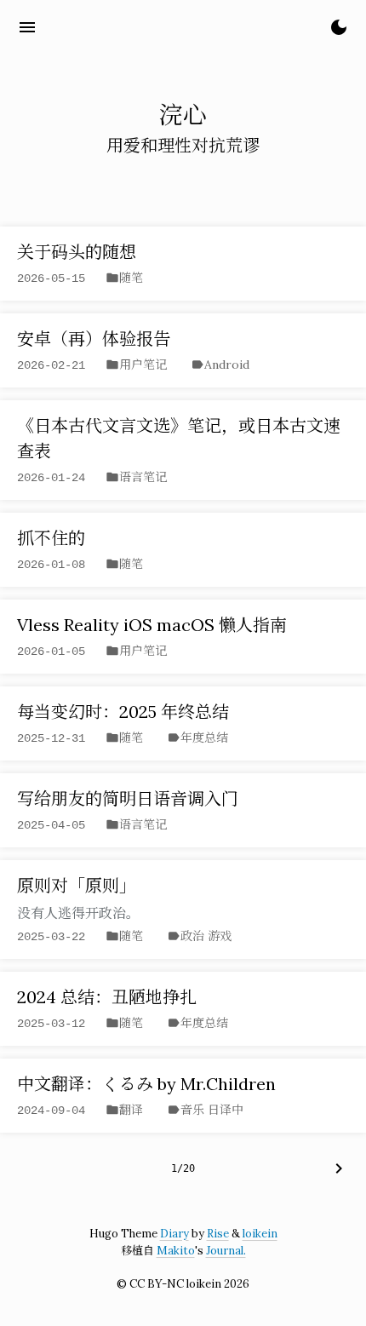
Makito (176, 1250)
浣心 (75, 26)
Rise (218, 1233)
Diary (174, 1233)
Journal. (226, 1250)
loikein (260, 1233)
